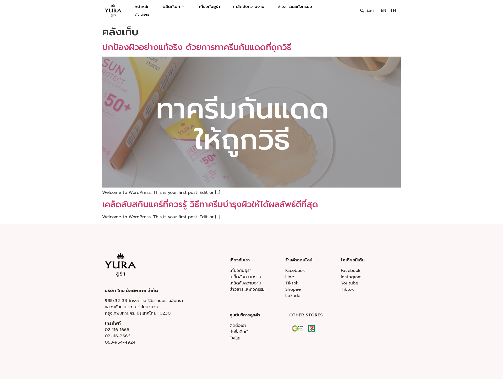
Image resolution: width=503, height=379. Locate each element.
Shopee (293, 289)
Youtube (349, 283)
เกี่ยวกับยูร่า (209, 6)
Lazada (292, 296)
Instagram (351, 277)
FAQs (234, 338)
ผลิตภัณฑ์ (171, 6)
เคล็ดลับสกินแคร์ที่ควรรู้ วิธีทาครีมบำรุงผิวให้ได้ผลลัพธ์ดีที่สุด (210, 204)
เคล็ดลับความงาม (248, 6)
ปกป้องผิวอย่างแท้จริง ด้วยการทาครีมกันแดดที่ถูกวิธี (196, 47)
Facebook (295, 270)
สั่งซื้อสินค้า (239, 332)
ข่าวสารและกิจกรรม (294, 6)
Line (289, 277)
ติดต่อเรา (143, 14)
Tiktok (291, 283)
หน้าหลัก (142, 6)
